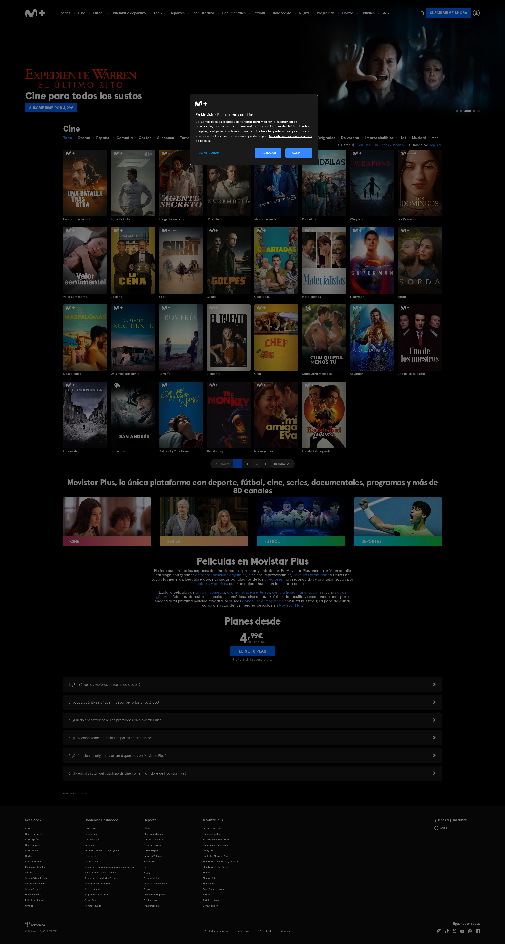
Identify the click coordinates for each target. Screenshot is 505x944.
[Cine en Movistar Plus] (107, 521)
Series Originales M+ (36, 878)
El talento (213, 374)
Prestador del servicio (216, 931)
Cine (81, 13)
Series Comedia (33, 889)
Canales (368, 13)
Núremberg (214, 219)
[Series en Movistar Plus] (204, 521)
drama (233, 592)
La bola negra (91, 834)
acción (201, 592)
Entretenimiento (34, 900)
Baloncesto (282, 13)
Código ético (209, 850)
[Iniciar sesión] (476, 13)
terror (265, 592)
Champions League (154, 834)
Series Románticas (35, 883)
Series (65, 13)
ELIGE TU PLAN (252, 651)
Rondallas (309, 219)
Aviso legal (243, 931)
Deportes (177, 13)
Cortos (348, 13)
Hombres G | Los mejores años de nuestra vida (109, 867)
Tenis (158, 13)
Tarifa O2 (208, 894)
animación (309, 592)
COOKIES (285, 931)
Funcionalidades (211, 834)
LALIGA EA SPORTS (153, 839)
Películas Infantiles (35, 867)
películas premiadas (311, 575)
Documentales (234, 13)
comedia (217, 592)
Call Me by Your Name (174, 451)
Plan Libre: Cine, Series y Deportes (221, 861)
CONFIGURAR (209, 153)
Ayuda (443, 827)
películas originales (229, 575)
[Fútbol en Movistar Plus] (301, 521)
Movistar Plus (290, 605)
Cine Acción (31, 850)
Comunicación (210, 905)
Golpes (211, 296)
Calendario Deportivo (155, 894)
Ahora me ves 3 (265, 219)
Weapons (356, 219)
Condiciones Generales (215, 845)
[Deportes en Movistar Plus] (398, 521)
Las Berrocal (91, 861)
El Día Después (151, 850)
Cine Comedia (32, 845)
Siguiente (279, 463)
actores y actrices (212, 583)
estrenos (202, 575)
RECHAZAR (268, 153)
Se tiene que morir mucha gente (101, 850)
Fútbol (98, 13)
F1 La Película (120, 219)
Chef (257, 374)
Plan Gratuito (203, 13)
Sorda (402, 296)
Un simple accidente (125, 374)
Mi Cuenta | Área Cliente (216, 839)
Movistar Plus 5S (92, 905)
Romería (165, 374)
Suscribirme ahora (448, 13)
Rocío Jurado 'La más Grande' (100, 872)
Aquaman (357, 374)
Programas (325, 13)
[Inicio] (35, 13)
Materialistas (311, 296)
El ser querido (91, 828)
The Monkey (215, 451)
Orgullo (29, 905)
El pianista (70, 451)
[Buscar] (422, 13)
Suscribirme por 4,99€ (51, 107)
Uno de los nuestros (411, 374)
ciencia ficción (284, 592)
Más (385, 13)
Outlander (89, 845)
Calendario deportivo (128, 13)
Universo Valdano (153, 856)
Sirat (162, 296)
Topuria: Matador (153, 878)
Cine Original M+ (34, 834)
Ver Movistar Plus (212, 828)
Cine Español (32, 839)
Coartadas (262, 296)
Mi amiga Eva (263, 451)
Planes (206, 872)
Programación (151, 905)
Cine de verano (33, 861)
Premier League (152, 845)
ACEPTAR (299, 153)
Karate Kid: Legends (316, 451)
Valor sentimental (75, 296)
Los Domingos (407, 219)
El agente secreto (171, 219)
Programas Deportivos (96, 894)
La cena (116, 296)
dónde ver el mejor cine (263, 601)
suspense (249, 592)
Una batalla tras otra (78, 219)
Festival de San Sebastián (97, 883)
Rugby (304, 13)
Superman (357, 296)
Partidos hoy (150, 900)
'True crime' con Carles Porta (100, 878)
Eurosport (149, 889)
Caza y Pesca (91, 900)
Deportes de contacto (155, 883)
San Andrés (119, 451)
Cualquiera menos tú (317, 374)
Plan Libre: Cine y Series (215, 867)
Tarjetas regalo (211, 900)
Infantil (259, 13)
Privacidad (265, 931)
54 (266, 463)
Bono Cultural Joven (213, 889)
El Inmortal (90, 856)
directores (273, 579)
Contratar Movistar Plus (215, 856)
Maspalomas (72, 374)
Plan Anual (208, 883)
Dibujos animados (93, 889)
